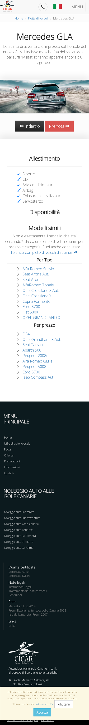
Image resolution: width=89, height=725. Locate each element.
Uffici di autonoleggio (17, 443)
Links (12, 626)
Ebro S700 (31, 306)
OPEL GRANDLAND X (41, 317)
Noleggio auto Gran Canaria (21, 524)
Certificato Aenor (19, 572)
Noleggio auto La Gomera (20, 536)
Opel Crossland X (37, 296)
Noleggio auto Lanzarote (19, 512)
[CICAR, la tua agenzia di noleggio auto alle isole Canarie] (10, 6)
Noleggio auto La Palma (18, 548)
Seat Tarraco (34, 344)
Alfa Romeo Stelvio (38, 268)
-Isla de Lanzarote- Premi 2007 (28, 614)
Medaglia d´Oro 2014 (22, 606)
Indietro (31, 126)
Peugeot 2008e (35, 355)
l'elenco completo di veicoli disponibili (42, 252)
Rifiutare (63, 704)
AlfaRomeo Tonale (38, 285)
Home (19, 18)
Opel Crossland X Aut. (41, 290)
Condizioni (15, 595)
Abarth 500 (32, 350)
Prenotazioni (12, 461)
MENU (77, 7)
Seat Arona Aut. (36, 274)
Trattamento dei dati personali (28, 591)
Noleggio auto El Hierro (18, 542)
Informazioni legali (20, 587)
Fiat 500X (30, 312)
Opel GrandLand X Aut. (42, 339)
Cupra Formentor (37, 301)
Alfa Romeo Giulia (37, 361)
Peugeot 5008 (34, 366)
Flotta (7, 449)
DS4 (26, 334)
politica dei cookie (44, 704)
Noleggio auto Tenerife (18, 530)
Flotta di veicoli (38, 18)
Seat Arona (32, 279)
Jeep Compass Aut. (38, 377)
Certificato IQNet (19, 576)
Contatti (9, 473)
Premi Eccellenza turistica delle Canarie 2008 (37, 610)
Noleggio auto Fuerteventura (22, 518)
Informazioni (12, 467)
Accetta (42, 712)
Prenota (57, 126)
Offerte (9, 455)
